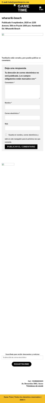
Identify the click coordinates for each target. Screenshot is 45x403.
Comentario (10, 82)
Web (6, 124)
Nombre (8, 103)
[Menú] (3, 8)
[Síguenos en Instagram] (39, 390)
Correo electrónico (12, 113)
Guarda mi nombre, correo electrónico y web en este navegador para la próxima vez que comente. (22, 138)
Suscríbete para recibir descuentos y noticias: (23, 354)
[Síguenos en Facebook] (36, 390)
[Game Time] (22, 8)
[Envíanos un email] (42, 390)
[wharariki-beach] (22, 43)
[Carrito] (41, 8)
